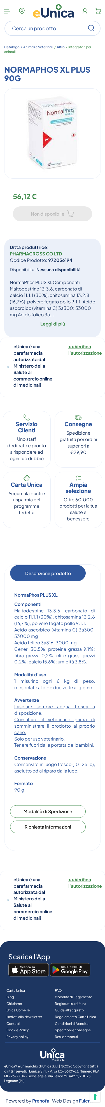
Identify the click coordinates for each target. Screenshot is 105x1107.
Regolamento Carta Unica (75, 1017)
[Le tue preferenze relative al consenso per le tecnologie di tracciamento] (95, 1097)
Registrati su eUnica (70, 1004)
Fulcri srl (88, 1101)
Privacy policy (17, 1037)
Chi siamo (14, 1004)
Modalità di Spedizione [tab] (48, 811)
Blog (10, 997)
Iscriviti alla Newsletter (24, 1017)
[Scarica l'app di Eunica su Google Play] (70, 970)
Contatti (13, 1023)
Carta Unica (15, 990)
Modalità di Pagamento (73, 997)
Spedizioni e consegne (73, 1030)
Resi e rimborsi (66, 1037)
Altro (61, 47)
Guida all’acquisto (69, 1010)
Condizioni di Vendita (71, 1023)
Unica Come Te (18, 1010)
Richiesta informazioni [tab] (48, 827)
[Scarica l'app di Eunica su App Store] (28, 970)
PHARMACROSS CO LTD (36, 254)
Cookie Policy (17, 1030)
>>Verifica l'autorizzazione (85, 349)
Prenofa (40, 1101)
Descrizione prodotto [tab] (48, 573)
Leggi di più (52, 324)
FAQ (58, 990)
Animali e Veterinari (38, 47)
